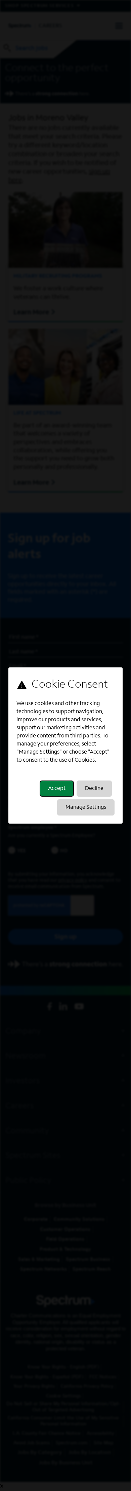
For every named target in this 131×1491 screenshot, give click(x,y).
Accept (57, 788)
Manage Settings (86, 807)
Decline (94, 788)
